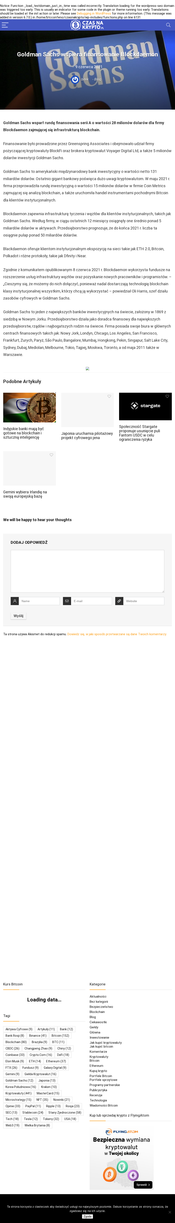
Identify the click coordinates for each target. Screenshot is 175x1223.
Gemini (12, 1074)
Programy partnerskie (105, 1085)
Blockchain (97, 1012)
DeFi (63, 1055)
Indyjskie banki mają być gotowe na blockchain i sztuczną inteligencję (23, 433)
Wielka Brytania (37, 1125)
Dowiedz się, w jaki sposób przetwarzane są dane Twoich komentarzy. (117, 634)
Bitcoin (94, 1061)
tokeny (51, 1119)
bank (66, 1029)
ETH (35, 1061)
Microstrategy (18, 1099)
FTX (11, 1067)
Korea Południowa (21, 1087)
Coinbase (15, 1055)
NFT (42, 1099)
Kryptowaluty (99, 1057)
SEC (11, 1112)
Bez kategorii (99, 1002)
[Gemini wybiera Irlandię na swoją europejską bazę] (29, 454)
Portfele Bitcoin (101, 1076)
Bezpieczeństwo (101, 1007)
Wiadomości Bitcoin (104, 1105)
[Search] (168, 25)
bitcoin (60, 1035)
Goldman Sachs (19, 1080)
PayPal (33, 1106)
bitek (84, 79)
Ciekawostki (98, 1022)
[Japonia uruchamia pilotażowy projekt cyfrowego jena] (87, 396)
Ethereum (56, 1061)
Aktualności (98, 996)
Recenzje (96, 1095)
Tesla (31, 1119)
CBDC (12, 1048)
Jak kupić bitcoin (101, 1046)
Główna (95, 1032)
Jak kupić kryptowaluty (106, 1043)
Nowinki (61, 1099)
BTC (58, 1042)
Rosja (73, 1106)
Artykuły (46, 1029)
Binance (38, 1035)
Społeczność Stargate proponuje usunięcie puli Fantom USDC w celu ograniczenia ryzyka (139, 433)
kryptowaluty (19, 1093)
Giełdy (94, 1027)
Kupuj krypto (98, 1071)
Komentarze (98, 1052)
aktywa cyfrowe (19, 1029)
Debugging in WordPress (94, 13)
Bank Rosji (15, 1035)
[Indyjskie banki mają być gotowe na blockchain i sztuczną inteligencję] (29, 396)
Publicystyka (98, 1090)
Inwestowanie (99, 1037)
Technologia (98, 1100)
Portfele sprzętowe (103, 1080)
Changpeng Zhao (38, 1048)
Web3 (12, 1125)
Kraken (49, 1087)
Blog (97, 79)
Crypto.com (41, 1055)
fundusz (30, 1067)
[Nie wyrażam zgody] (170, 1212)
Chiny (64, 1048)
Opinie (13, 1106)
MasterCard (48, 1093)
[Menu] (5, 25)
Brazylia (39, 1042)
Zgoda (87, 1216)
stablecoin (32, 1112)
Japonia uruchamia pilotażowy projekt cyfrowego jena (87, 435)
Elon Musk (15, 1061)
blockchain (16, 1042)
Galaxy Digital (55, 1067)
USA (70, 1119)
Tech (12, 1119)
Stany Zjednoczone (64, 1112)
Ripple (53, 1106)
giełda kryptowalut (40, 1074)
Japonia (46, 1080)
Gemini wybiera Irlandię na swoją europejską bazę (25, 494)
